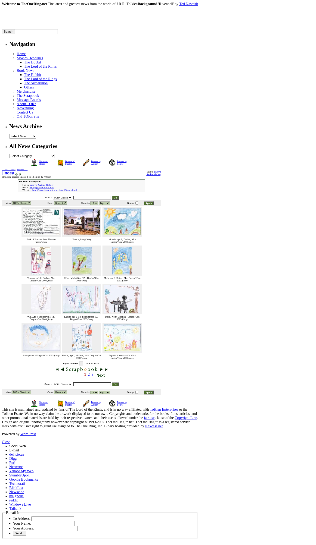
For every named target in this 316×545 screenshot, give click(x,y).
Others (29, 87)
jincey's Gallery (153, 173)
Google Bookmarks (23, 479)
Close (6, 442)
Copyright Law (186, 418)
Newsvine (16, 492)
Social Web (17, 446)
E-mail (14, 450)
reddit (13, 500)
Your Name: (22, 523)
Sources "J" (22, 169)
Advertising (25, 108)
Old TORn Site (28, 116)
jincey (8, 173)
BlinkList (16, 488)
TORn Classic (8, 169)
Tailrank (15, 508)
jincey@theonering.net (42, 187)
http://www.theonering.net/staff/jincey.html (54, 190)
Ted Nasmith (188, 4)
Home (21, 54)
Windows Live (20, 504)
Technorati (17, 483)
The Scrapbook (28, 96)
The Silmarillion (36, 83)
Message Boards (29, 100)
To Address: (22, 518)
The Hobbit (32, 62)
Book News (25, 70)
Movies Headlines (30, 58)
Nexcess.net (154, 426)
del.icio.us (16, 454)
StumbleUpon (19, 475)
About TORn (26, 104)
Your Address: (23, 528)
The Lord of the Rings (40, 66)
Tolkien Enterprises (164, 409)
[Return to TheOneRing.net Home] (71, 28)
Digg (13, 458)
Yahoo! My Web (21, 471)
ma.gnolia (16, 496)
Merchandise (26, 91)
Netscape (16, 467)
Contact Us (25, 112)
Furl (12, 463)
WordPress (28, 434)
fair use (149, 418)
